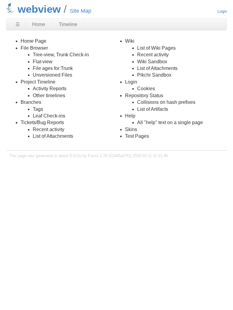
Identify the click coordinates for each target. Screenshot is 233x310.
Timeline (68, 24)
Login (222, 11)
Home (38, 24)
